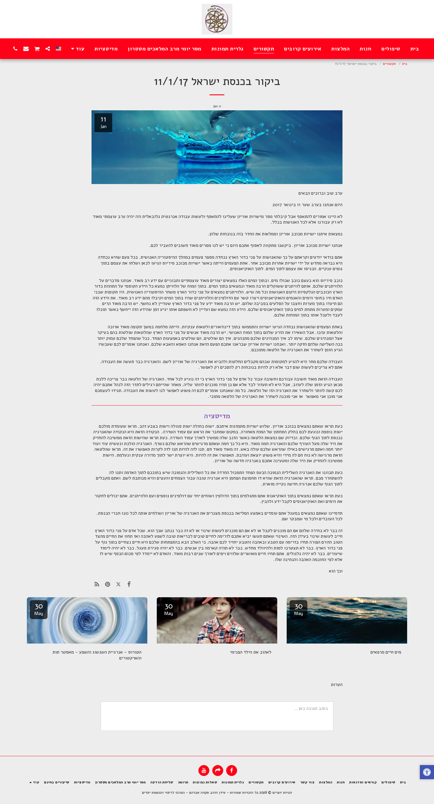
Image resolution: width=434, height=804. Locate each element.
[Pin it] (107, 584)
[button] (48, 48)
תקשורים (389, 63)
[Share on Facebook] (129, 584)
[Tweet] (118, 584)
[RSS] (97, 584)
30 (298, 608)
